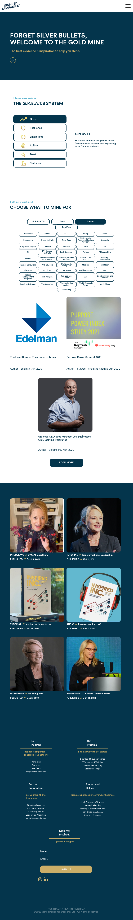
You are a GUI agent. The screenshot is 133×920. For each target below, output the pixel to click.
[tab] (38, 222)
